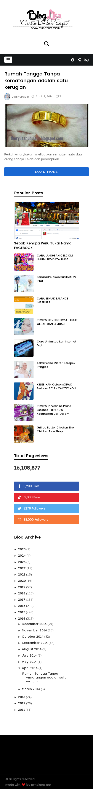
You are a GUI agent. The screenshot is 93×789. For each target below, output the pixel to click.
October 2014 (33, 636)
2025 (22, 549)
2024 (22, 555)
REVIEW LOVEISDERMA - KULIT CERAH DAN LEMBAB (57, 322)
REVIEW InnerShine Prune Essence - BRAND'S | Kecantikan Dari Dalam (54, 410)
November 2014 (35, 630)
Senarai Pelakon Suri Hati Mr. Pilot (57, 279)
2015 (22, 612)
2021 (22, 574)
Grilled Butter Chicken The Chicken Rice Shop (55, 429)
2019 (22, 587)
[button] (8, 60)
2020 (22, 581)
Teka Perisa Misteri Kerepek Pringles (56, 365)
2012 (22, 703)
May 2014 (30, 662)
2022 (22, 568)
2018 (22, 593)
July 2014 (30, 655)
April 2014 (30, 668)
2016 (22, 606)
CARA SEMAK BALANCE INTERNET (53, 300)
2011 (22, 710)
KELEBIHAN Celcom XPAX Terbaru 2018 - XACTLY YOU (56, 386)
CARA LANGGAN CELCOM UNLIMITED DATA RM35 (55, 257)
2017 (22, 599)
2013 (22, 697)
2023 (22, 562)
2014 (22, 618)
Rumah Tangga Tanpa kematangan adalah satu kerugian (36, 81)
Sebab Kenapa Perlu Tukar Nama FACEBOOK (43, 245)
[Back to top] (86, 783)
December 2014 (35, 624)
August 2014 (32, 649)
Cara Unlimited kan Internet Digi (56, 343)
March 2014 (31, 689)
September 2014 (35, 643)
